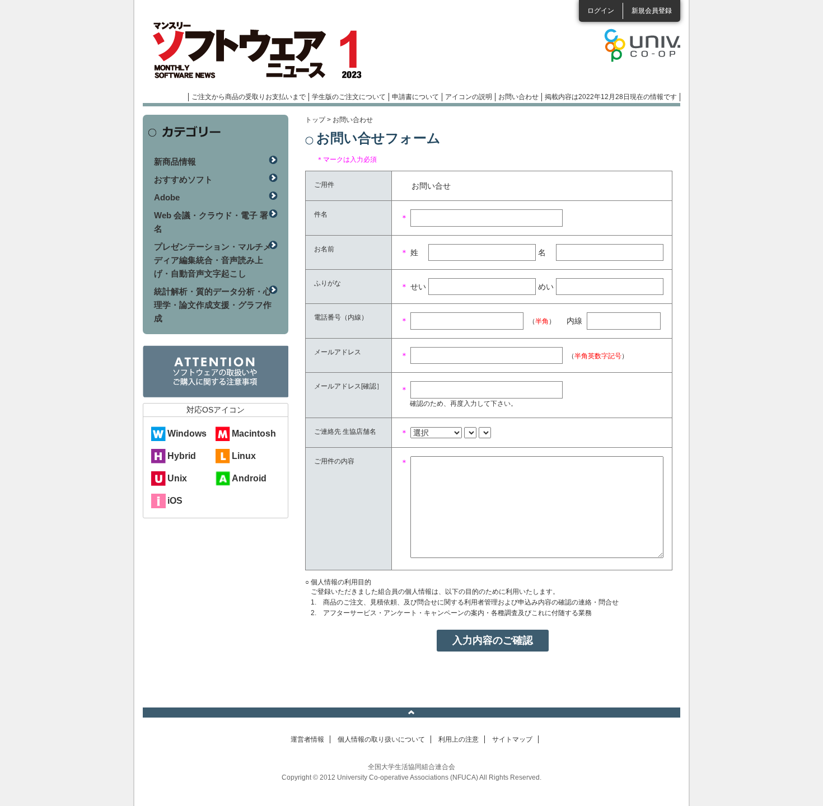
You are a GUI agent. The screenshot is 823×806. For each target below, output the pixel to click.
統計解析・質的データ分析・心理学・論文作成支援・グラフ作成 (213, 305)
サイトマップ (512, 739)
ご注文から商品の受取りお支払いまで (248, 97)
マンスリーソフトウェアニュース (261, 50)
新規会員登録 (652, 11)
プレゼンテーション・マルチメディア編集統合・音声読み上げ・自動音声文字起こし (213, 260)
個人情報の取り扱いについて (381, 739)
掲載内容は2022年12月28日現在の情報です (611, 97)
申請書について (415, 97)
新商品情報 (175, 161)
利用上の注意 (458, 739)
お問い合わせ (518, 97)
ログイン (600, 11)
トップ (315, 120)
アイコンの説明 (468, 97)
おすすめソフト (183, 179)
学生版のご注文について (349, 97)
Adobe (167, 197)
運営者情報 (307, 739)
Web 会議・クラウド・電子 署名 (211, 221)
